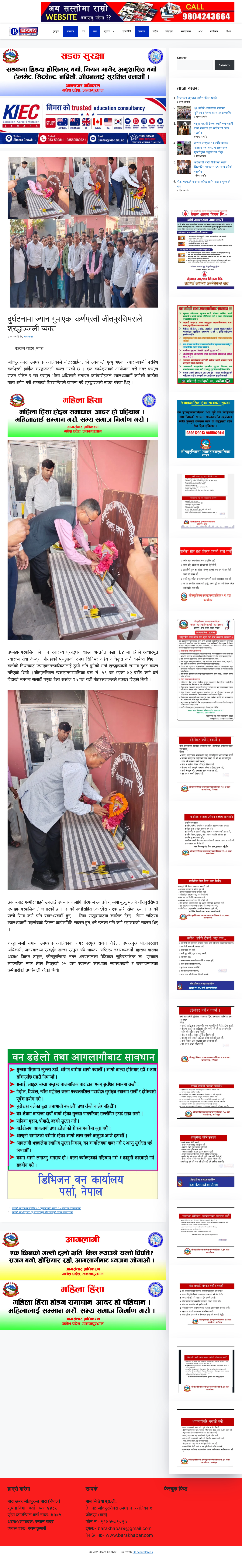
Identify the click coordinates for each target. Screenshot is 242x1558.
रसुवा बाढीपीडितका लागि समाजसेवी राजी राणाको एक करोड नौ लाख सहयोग (213, 128)
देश (83, 31)
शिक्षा (228, 31)
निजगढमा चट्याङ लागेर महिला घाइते (197, 98)
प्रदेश (107, 31)
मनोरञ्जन (186, 31)
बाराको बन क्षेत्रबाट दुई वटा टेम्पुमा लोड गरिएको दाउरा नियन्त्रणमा (42, 1212)
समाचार (70, 31)
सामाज (141, 31)
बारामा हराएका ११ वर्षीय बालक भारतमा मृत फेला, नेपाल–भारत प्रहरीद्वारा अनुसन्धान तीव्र (211, 147)
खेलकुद (169, 31)
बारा (95, 31)
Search (182, 58)
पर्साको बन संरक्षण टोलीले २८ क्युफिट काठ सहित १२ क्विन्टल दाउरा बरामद (46, 1208)
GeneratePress (143, 1552)
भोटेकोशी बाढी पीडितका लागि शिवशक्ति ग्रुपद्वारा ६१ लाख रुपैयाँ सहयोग (213, 166)
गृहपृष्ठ (56, 31)
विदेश (155, 31)
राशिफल (214, 31)
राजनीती (127, 31)
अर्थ (200, 31)
